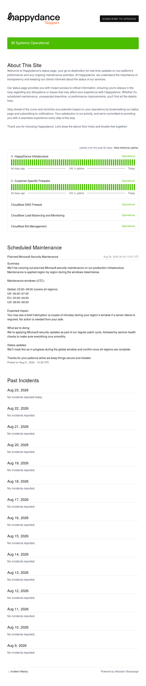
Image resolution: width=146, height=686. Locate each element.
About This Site (24, 65)
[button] (119, 18)
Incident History (17, 671)
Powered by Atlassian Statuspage (120, 671)
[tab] (11, 162)
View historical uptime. (126, 147)
